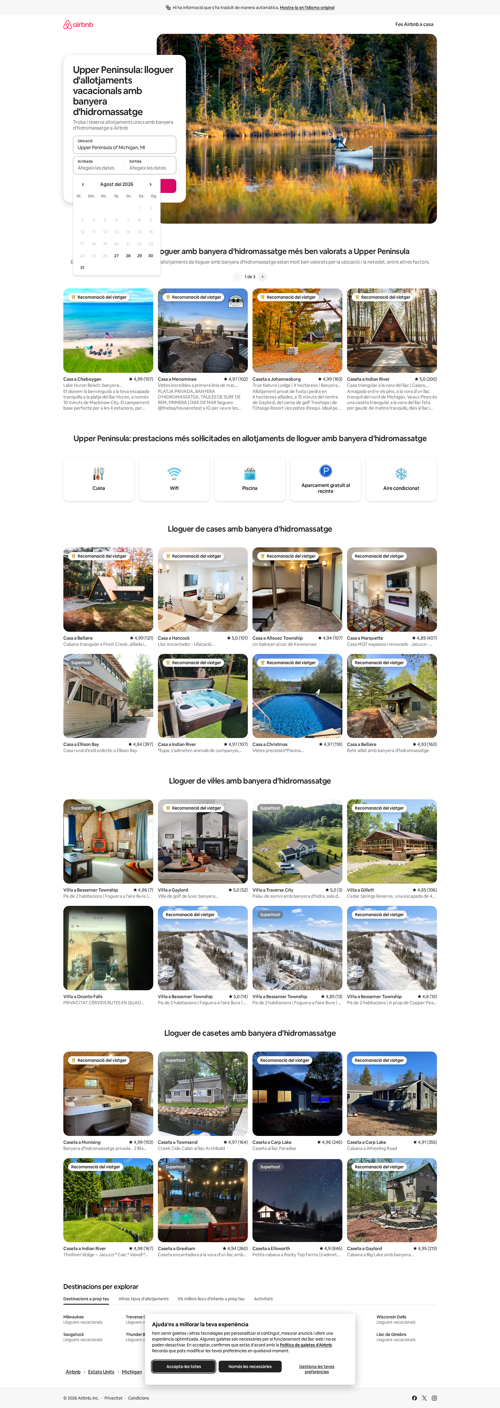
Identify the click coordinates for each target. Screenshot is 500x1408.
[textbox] (99, 167)
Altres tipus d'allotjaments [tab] (144, 1298)
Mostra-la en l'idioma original (307, 7)
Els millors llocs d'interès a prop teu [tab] (211, 1298)
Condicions (138, 1398)
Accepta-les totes (183, 1366)
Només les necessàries (250, 1366)
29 (139, 255)
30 (150, 255)
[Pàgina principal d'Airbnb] (78, 24)
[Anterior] (237, 276)
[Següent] (262, 276)
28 (128, 255)
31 (82, 267)
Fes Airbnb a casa (414, 24)
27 (116, 255)
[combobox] (125, 147)
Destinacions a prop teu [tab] (86, 1298)
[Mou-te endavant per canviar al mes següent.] (150, 184)
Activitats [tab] (263, 1298)
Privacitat (113, 1398)
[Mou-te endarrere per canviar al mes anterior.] (83, 184)
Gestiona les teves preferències (316, 1369)
